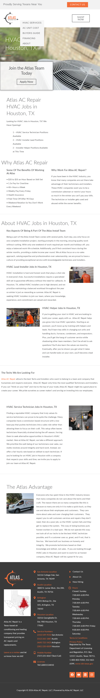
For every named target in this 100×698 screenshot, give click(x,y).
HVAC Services (32, 23)
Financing (29, 38)
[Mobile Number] (34, 652)
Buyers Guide (31, 33)
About (27, 43)
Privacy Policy (76, 642)
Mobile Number (44, 653)
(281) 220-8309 (44, 646)
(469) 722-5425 (44, 643)
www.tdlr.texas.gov (84, 664)
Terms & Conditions (78, 638)
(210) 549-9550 (44, 635)
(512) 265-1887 (44, 639)
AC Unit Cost (31, 28)
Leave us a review (12, 652)
